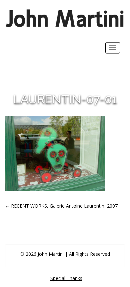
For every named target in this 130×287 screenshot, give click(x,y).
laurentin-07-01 (65, 99)
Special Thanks (66, 278)
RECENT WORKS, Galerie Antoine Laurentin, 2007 (61, 206)
